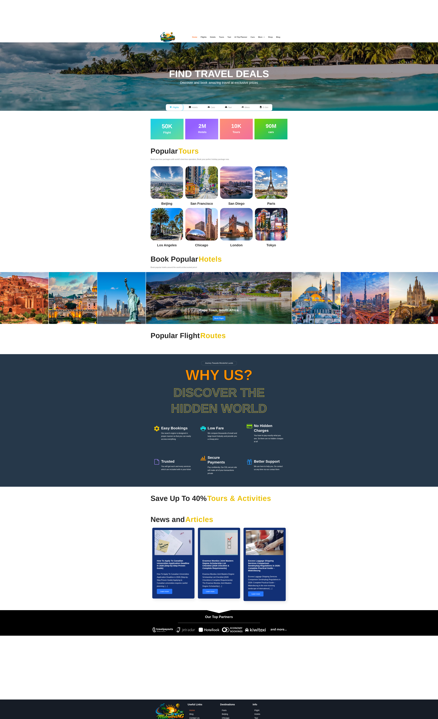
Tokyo (271, 245)
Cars (253, 37)
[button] (261, 37)
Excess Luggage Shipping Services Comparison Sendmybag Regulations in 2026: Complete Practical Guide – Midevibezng (264, 566)
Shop (270, 37)
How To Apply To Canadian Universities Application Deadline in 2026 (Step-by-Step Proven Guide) (173, 564)
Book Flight (219, 318)
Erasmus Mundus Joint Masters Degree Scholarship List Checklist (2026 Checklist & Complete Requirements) (217, 564)
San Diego (236, 203)
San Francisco (201, 203)
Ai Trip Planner (240, 37)
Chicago (201, 245)
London (236, 245)
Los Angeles (167, 245)
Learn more (164, 591)
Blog (278, 37)
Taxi (229, 37)
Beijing (166, 203)
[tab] (174, 107)
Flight (256, 710)
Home (194, 37)
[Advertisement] (68, 16)
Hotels (213, 37)
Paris (271, 203)
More (260, 37)
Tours (221, 37)
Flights (204, 37)
